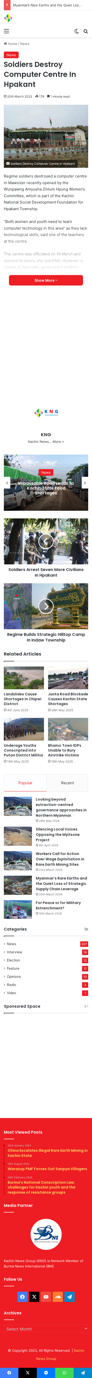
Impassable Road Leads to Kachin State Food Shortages (46, 488)
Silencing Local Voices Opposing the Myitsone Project (58, 834)
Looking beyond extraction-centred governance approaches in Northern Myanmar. (61, 807)
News (24, 44)
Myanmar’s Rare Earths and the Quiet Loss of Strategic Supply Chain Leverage (61, 884)
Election (13, 960)
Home (12, 44)
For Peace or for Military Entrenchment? (58, 905)
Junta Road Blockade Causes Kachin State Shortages (68, 699)
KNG (46, 434)
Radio (11, 985)
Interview (14, 952)
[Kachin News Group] (24, 18)
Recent (67, 782)
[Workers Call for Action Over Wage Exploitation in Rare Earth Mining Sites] (18, 860)
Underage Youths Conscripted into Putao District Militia (23, 750)
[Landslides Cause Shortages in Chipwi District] (24, 678)
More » (58, 441)
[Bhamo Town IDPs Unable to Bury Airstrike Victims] (68, 729)
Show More (44, 280)
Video (11, 993)
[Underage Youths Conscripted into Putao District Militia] (24, 729)
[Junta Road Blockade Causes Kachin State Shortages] (68, 678)
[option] (46, 483)
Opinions (14, 977)
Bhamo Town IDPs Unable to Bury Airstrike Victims (64, 750)
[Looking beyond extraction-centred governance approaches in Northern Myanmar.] (18, 806)
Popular (25, 782)
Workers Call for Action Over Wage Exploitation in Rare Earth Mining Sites (60, 859)
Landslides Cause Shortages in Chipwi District (22, 699)
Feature (13, 968)
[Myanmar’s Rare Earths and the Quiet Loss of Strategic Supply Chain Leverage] (18, 885)
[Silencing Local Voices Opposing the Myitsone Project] (18, 836)
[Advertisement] (46, 347)
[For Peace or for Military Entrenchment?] (18, 909)
